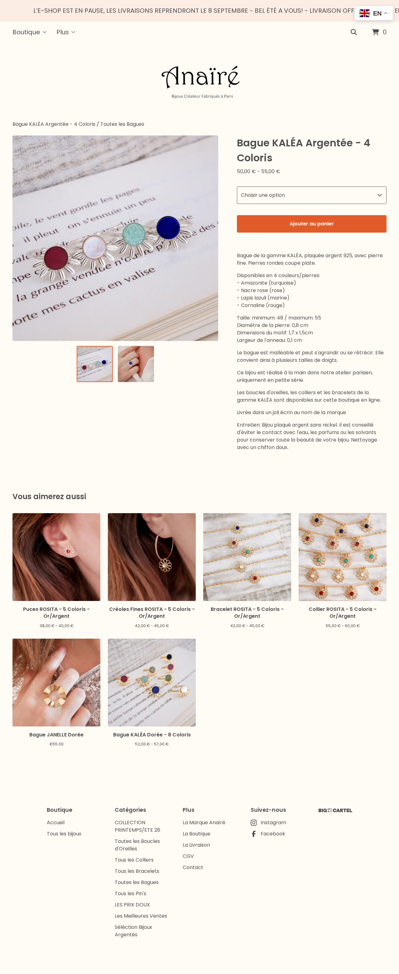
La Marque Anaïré (204, 822)
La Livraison (196, 845)
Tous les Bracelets (137, 871)
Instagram (273, 822)
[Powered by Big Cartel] (335, 810)
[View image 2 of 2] (136, 364)
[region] (199, 10)
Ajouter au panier (312, 223)
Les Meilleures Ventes (141, 916)
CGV (188, 856)
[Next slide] (209, 238)
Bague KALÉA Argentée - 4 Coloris (53, 124)
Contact (193, 867)
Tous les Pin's (130, 893)
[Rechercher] (353, 32)
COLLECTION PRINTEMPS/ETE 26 (137, 826)
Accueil (56, 822)
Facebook (273, 833)
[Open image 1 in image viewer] (115, 238)
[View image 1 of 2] (95, 364)
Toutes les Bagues (122, 124)
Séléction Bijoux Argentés (133, 931)
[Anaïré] (199, 82)
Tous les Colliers (134, 859)
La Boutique (196, 833)
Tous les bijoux (64, 833)
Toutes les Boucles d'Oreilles (137, 845)
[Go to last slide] (21, 238)
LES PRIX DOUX (132, 904)
